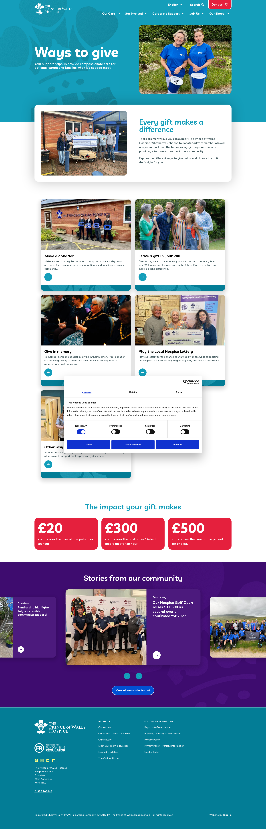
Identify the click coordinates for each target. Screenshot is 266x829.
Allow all (177, 444)
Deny (88, 444)
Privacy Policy (152, 739)
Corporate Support (169, 14)
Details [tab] (133, 392)
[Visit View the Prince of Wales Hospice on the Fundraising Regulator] (60, 748)
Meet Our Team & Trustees (113, 745)
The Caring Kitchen (109, 758)
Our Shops (220, 14)
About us (104, 721)
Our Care (112, 14)
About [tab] (179, 392)
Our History (105, 739)
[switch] (115, 431)
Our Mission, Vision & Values (114, 733)
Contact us (104, 727)
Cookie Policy (152, 751)
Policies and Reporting (158, 721)
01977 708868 (43, 791)
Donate (217, 4)
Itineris (227, 814)
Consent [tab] (86, 392)
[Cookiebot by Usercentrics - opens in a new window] (185, 382)
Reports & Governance (157, 727)
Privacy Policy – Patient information (164, 745)
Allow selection (133, 444)
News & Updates (108, 751)
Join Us (198, 14)
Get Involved (137, 14)
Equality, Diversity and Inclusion (162, 733)
